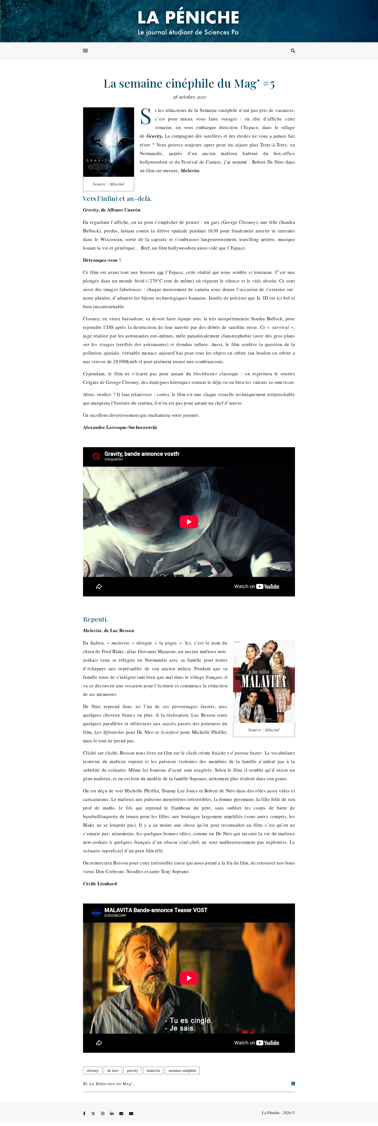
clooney (93, 1070)
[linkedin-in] (112, 1113)
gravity (132, 1070)
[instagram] (103, 1113)
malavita (153, 1070)
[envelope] (121, 1113)
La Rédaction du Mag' (110, 1083)
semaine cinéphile (182, 1070)
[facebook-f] (85, 1113)
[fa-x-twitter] (93, 1113)
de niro (112, 1070)
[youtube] (131, 1113)
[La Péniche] (189, 21)
